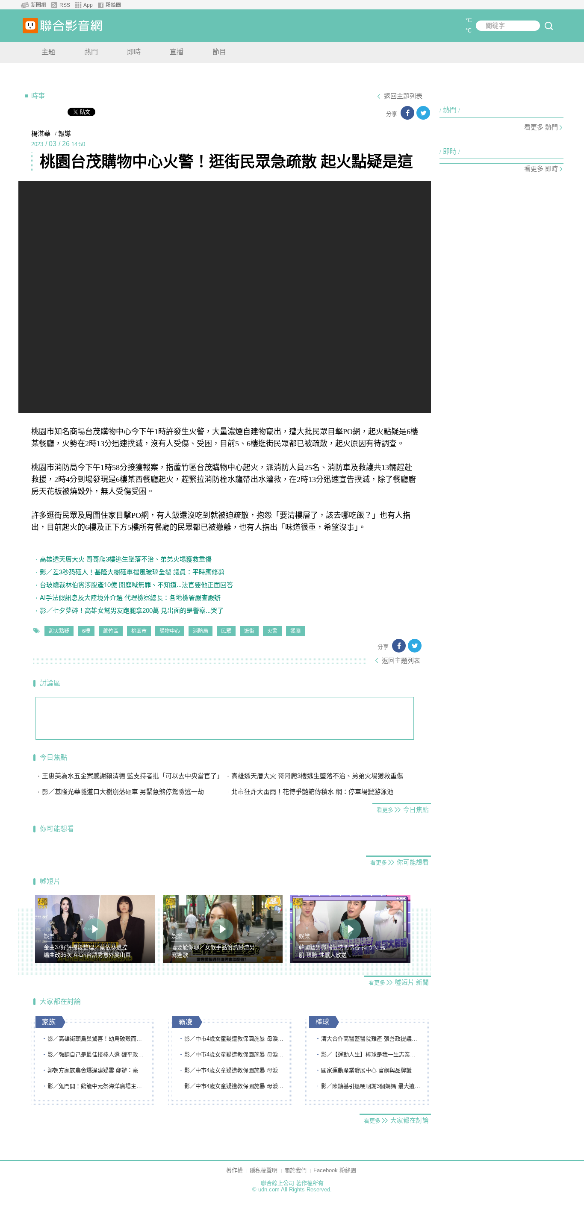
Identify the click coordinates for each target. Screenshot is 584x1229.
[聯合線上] (30, 25)
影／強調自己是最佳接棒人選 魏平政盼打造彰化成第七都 (97, 1054)
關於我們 (295, 1170)
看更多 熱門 (541, 127)
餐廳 (295, 631)
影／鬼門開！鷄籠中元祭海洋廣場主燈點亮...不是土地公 (97, 1086)
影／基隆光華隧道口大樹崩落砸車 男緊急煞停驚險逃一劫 (123, 791)
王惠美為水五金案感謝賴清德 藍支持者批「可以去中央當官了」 (132, 775)
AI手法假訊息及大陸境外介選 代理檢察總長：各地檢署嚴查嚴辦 (130, 597)
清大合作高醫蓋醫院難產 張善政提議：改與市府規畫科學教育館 (371, 1038)
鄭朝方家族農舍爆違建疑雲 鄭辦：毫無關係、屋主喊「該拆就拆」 (97, 1070)
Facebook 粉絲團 (334, 1170)
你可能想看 (57, 828)
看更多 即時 (541, 168)
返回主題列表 (403, 96)
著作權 (234, 1170)
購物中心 (169, 631)
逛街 (249, 631)
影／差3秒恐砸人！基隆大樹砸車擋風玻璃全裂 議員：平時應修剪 (132, 572)
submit (548, 25)
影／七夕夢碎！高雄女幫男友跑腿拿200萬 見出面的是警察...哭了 (132, 610)
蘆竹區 (110, 631)
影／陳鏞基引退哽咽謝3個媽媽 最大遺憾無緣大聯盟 (371, 1086)
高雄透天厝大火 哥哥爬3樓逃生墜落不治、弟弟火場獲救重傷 (126, 559)
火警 (272, 631)
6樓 (86, 631)
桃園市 (139, 631)
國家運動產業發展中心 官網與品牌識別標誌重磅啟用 (371, 1070)
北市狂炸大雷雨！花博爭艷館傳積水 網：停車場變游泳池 (312, 791)
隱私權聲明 (263, 1170)
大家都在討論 (60, 1001)
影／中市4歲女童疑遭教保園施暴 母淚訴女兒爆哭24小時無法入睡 (234, 1038)
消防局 (200, 631)
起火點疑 (59, 631)
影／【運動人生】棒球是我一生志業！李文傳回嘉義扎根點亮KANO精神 (371, 1054)
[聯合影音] (71, 25)
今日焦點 (53, 757)
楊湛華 (40, 133)
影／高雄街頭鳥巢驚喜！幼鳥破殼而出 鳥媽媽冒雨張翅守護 (97, 1038)
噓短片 (50, 881)
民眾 (226, 631)
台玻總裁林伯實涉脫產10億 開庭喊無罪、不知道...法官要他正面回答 (136, 584)
